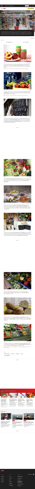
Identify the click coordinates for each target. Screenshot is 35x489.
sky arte (2, 481)
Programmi (11, 485)
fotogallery (6, 353)
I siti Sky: (2, 474)
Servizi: (10, 474)
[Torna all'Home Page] (4, 8)
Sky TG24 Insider (31, 8)
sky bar (10, 481)
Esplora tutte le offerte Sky (9, 5)
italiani (17, 353)
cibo (22, 353)
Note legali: (19, 474)
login (33, 5)
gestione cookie (20, 476)
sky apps (10, 478)
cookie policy (20, 478)
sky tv (10, 476)
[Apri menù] (1, 8)
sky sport (2, 476)
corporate (19, 485)
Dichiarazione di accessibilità (20, 482)
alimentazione (7, 355)
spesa (13, 353)
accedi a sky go (30, 474)
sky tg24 (2, 478)
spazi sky (10, 483)
